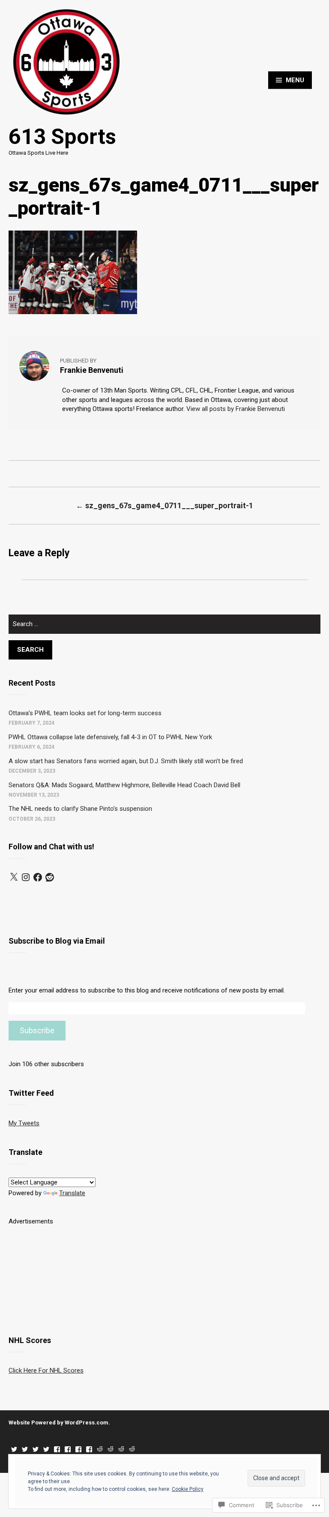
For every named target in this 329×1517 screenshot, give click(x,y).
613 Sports (62, 136)
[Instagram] (26, 877)
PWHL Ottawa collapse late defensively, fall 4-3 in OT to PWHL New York (110, 737)
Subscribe (37, 1030)
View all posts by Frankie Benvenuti (235, 409)
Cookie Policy (187, 1489)
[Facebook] (38, 877)
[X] (14, 877)
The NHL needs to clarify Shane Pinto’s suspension (80, 808)
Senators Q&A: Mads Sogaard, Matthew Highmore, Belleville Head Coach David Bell (124, 785)
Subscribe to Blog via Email (57, 940)
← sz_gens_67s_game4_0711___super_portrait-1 (164, 505)
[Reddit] (50, 877)
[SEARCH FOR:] (164, 628)
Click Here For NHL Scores (46, 1370)
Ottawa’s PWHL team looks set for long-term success (85, 713)
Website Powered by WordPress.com (58, 1422)
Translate (72, 1193)
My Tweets (24, 1123)
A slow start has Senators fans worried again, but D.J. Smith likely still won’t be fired (126, 761)
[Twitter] (14, 1449)
